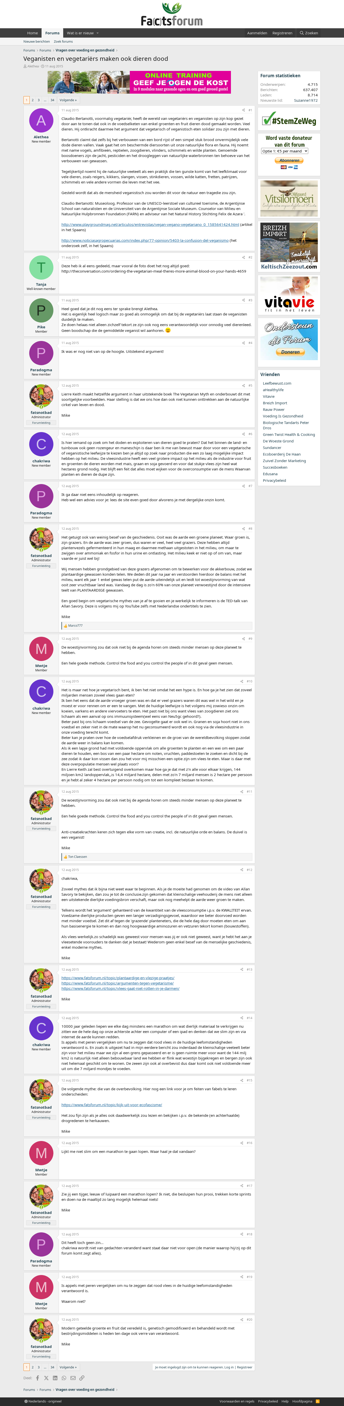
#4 (250, 343)
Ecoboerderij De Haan (282, 454)
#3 (250, 300)
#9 (250, 638)
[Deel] (243, 110)
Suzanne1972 (306, 100)
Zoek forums (63, 41)
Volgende (67, 100)
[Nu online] (41, 407)
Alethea (33, 66)
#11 (249, 791)
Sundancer (272, 447)
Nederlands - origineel (44, 1401)
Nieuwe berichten (36, 41)
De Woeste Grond (278, 440)
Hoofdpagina (302, 1401)
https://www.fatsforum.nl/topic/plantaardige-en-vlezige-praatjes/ (118, 977)
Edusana (270, 473)
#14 (249, 1018)
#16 (249, 1143)
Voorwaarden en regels (237, 1401)
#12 (249, 870)
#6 (250, 434)
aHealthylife (273, 389)
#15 (249, 1080)
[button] (97, 33)
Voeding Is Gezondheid (283, 415)
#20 (249, 1319)
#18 (249, 1234)
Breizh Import (275, 402)
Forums (52, 32)
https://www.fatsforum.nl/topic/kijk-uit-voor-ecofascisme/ (111, 1104)
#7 (250, 486)
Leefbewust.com (277, 383)
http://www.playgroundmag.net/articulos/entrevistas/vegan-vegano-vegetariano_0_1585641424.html (150, 224)
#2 (250, 257)
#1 (250, 110)
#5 (250, 385)
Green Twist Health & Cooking (289, 434)
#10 (249, 681)
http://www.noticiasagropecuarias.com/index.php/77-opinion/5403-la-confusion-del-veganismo (145, 240)
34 (52, 100)
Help (285, 1401)
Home (32, 32)
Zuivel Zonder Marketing (284, 460)
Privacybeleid (274, 480)
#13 (249, 969)
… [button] (45, 100)
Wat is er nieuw (80, 32)
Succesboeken (275, 467)
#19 (249, 1277)
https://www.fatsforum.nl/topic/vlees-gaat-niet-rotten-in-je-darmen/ (120, 988)
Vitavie (268, 396)
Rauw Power (274, 409)
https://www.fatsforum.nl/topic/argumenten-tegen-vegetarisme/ (117, 983)
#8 (250, 528)
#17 (249, 1186)
